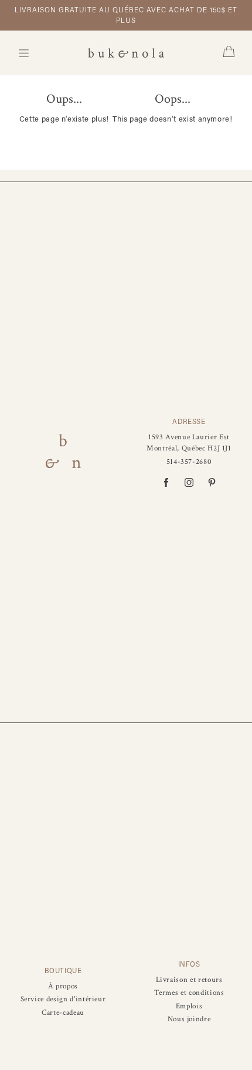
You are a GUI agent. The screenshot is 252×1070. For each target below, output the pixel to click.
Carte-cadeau (63, 1013)
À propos (63, 986)
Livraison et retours (189, 980)
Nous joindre (189, 1019)
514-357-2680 (189, 462)
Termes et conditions (189, 993)
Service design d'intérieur (63, 999)
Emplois (189, 1006)
